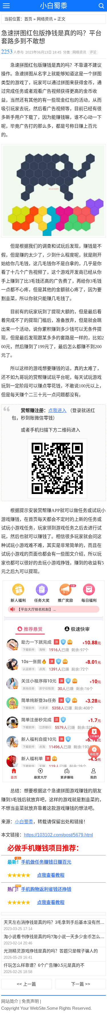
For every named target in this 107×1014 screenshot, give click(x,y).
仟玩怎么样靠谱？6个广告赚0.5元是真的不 (44, 965)
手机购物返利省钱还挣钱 (46, 889)
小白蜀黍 (53, 5)
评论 (93, 52)
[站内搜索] (101, 5)
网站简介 (9, 1001)
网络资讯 (45, 19)
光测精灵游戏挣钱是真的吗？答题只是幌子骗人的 (51, 950)
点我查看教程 (50, 875)
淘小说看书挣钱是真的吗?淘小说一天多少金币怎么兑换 (54, 936)
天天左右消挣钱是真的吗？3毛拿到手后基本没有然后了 (54, 922)
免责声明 (30, 1001)
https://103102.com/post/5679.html (58, 834)
